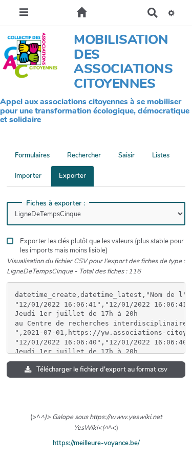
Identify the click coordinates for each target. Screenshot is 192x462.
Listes (160, 155)
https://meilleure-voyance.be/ (96, 443)
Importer (28, 175)
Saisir (126, 155)
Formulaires (32, 155)
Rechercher (84, 155)
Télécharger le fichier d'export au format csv (101, 369)
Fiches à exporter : (55, 203)
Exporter (72, 175)
